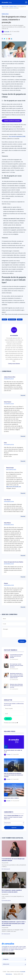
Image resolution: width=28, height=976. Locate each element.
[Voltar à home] (8, 943)
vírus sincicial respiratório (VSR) (17, 136)
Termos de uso (9, 974)
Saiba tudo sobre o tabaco (11, 798)
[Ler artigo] (6, 656)
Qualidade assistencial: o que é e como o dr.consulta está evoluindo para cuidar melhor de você (13, 923)
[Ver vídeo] (14, 742)
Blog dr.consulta (5, 6)
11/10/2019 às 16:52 (9, 403)
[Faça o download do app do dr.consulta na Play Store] (5, 953)
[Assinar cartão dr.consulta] (12, 120)
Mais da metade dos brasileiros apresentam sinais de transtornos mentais (13, 775)
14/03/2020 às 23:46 (9, 501)
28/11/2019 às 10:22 (11, 469)
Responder (23, 395)
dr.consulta (6, 31)
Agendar (14, 827)
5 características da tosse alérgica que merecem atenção (16, 656)
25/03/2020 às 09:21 (9, 524)
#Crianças (4, 319)
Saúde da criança (13, 6)
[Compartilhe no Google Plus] (9, 39)
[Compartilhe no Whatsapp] (6, 39)
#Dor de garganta (12, 319)
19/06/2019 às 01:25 (9, 378)
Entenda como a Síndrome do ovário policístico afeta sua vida (16, 686)
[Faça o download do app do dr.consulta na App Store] (11, 953)
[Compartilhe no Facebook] (2, 39)
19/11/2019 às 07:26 (9, 444)
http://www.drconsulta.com (13, 486)
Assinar (8, 718)
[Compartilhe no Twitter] (4, 39)
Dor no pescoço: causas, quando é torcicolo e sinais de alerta (16, 665)
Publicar (22, 641)
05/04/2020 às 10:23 (9, 563)
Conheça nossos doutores (14, 363)
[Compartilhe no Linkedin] (11, 39)
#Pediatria (20, 319)
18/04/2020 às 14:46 (9, 585)
